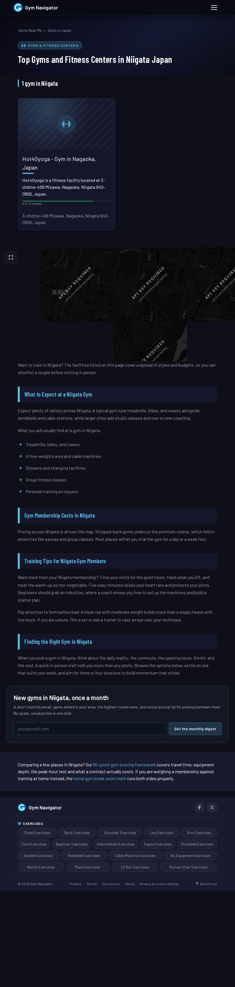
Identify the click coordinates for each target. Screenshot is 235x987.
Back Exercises (77, 832)
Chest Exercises (37, 832)
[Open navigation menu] (214, 7)
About (129, 884)
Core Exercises (34, 844)
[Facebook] (199, 807)
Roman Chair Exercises (188, 867)
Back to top (208, 884)
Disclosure (111, 884)
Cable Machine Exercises (135, 855)
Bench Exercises (41, 867)
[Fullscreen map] (11, 257)
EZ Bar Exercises (135, 867)
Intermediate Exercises (116, 844)
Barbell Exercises (38, 855)
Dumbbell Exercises (197, 844)
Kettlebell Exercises (84, 855)
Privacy (75, 884)
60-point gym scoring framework (124, 764)
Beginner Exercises (72, 844)
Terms (92, 884)
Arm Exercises (199, 832)
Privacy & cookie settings (159, 884)
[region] (117, 303)
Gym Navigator (45, 807)
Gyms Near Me (30, 30)
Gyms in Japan (59, 30)
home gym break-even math (99, 778)
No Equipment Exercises (191, 855)
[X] (212, 807)
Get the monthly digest (195, 728)
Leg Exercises (161, 832)
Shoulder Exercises (120, 832)
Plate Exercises (87, 867)
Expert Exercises (158, 844)
